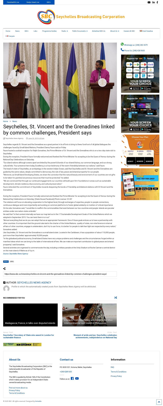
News (17, 31)
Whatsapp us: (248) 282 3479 (136, 45)
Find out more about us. (18, 388)
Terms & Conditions (17, 393)
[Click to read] (30, 315)
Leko (35, 31)
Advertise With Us (98, 31)
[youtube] (149, 2)
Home (8, 31)
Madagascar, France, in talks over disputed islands (30, 323)
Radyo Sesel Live (33, 2)
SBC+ (49, 2)
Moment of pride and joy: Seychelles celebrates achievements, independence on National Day (95, 336)
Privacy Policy (14, 390)
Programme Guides (49, 31)
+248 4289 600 (66, 372)
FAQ (112, 367)
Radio (64, 31)
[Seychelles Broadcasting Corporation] (81, 24)
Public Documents (79, 31)
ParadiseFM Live (13, 2)
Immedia (38, 401)
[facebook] (157, 2)
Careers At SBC (129, 31)
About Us (113, 31)
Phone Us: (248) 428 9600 (134, 51)
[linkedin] (153, 2)
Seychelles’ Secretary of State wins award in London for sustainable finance (28, 336)
